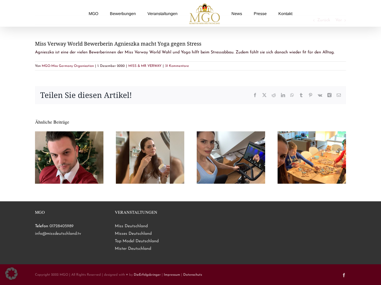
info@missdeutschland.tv (58, 234)
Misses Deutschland (133, 234)
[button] (11, 273)
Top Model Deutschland (137, 241)
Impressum (172, 274)
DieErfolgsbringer (147, 274)
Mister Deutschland (133, 249)
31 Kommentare (177, 66)
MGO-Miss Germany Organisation (68, 66)
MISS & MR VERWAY (144, 66)
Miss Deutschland (131, 226)
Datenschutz (192, 274)
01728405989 (62, 226)
